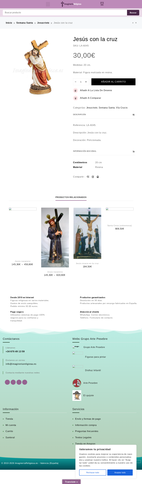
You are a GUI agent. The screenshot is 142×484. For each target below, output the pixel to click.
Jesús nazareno (22, 261)
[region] (105, 461)
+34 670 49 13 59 (15, 351)
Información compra (86, 425)
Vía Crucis (121, 108)
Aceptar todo (120, 472)
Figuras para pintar (95, 357)
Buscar (133, 13)
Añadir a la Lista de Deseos (96, 90)
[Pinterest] (24, 382)
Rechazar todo (92, 472)
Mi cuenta (11, 425)
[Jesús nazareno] (23, 232)
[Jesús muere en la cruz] (87, 233)
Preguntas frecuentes (86, 431)
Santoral (10, 437)
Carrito (9, 431)
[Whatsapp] (7, 382)
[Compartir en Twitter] (92, 177)
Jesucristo (43, 23)
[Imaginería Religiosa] (71, 4)
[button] (48, 4)
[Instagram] (19, 382)
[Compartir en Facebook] (88, 177)
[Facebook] (13, 382)
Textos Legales (83, 437)
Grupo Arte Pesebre (94, 347)
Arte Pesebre (90, 383)
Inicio (9, 23)
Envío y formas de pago (88, 419)
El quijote (88, 395)
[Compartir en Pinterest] (97, 177)
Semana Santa (24, 23)
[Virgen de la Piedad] (136, 22)
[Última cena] (133, 22)
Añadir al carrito (113, 82)
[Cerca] (133, 447)
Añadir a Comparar (90, 98)
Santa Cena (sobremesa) (119, 225)
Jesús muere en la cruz (87, 263)
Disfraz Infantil (93, 370)
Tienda (9, 419)
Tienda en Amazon (85, 444)
